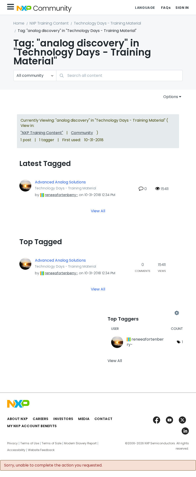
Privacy (12, 443)
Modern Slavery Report (80, 443)
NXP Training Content (49, 23)
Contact (103, 418)
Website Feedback (41, 450)
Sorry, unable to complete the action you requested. (53, 465)
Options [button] (170, 96)
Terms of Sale (51, 443)
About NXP (17, 418)
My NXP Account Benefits (32, 426)
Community (82, 132)
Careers (41, 418)
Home (18, 23)
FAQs (166, 7)
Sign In (182, 7)
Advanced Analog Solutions (60, 182)
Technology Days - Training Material (107, 23)
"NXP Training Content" (42, 132)
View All (98, 210)
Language (145, 7)
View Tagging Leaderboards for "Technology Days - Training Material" (142, 313)
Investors (63, 418)
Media (84, 418)
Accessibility (16, 450)
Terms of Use (29, 443)
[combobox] (119, 75)
